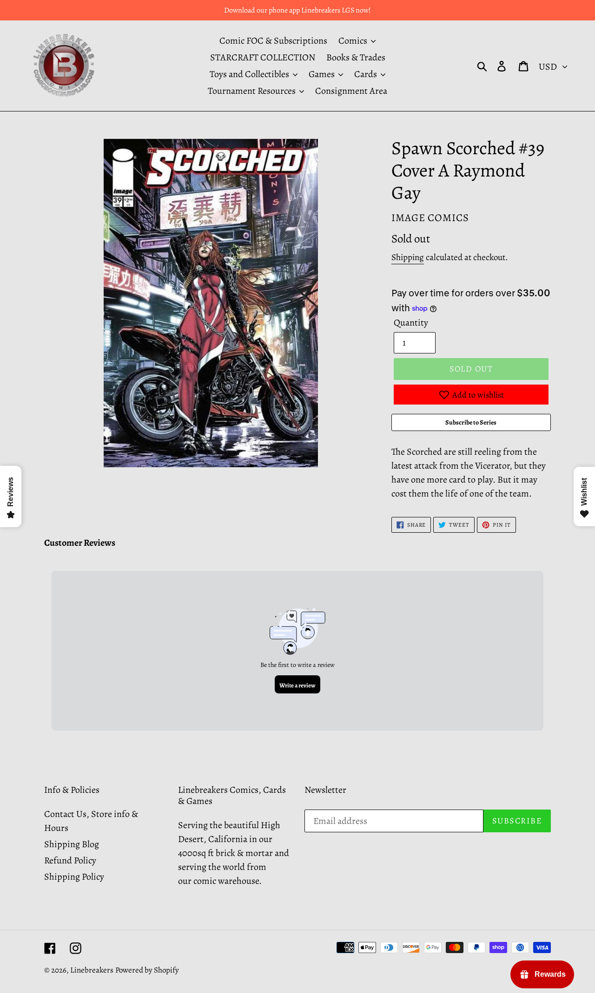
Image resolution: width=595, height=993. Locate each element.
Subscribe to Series (470, 422)
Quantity (411, 322)
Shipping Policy (74, 876)
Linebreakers (91, 970)
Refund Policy (70, 860)
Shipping (407, 257)
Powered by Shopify (147, 970)
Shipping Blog (71, 844)
